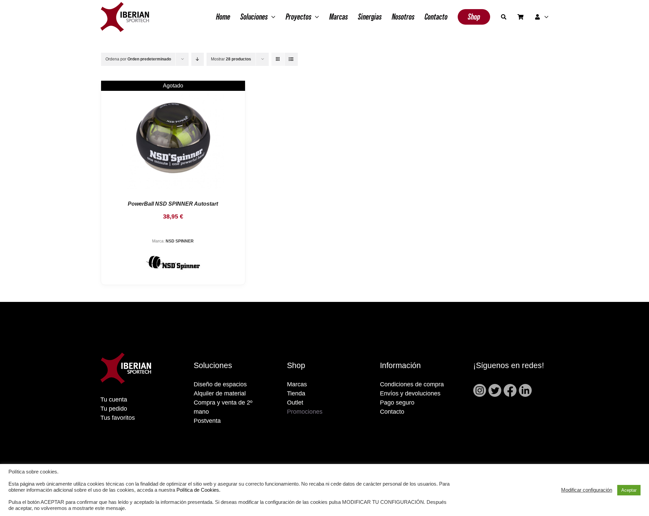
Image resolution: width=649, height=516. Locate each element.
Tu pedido (113, 408)
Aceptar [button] (628, 490)
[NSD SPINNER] (173, 138)
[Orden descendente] (197, 59)
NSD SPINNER (180, 241)
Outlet (295, 402)
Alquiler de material (220, 393)
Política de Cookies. (198, 490)
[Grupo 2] (124, 5)
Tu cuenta (113, 399)
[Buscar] (503, 17)
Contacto (392, 411)
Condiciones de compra (412, 384)
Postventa (207, 420)
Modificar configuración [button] (586, 490)
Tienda (296, 393)
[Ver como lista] (291, 59)
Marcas (297, 384)
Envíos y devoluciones (410, 393)
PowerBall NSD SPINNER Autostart (173, 204)
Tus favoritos (117, 417)
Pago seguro (397, 402)
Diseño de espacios (220, 384)
